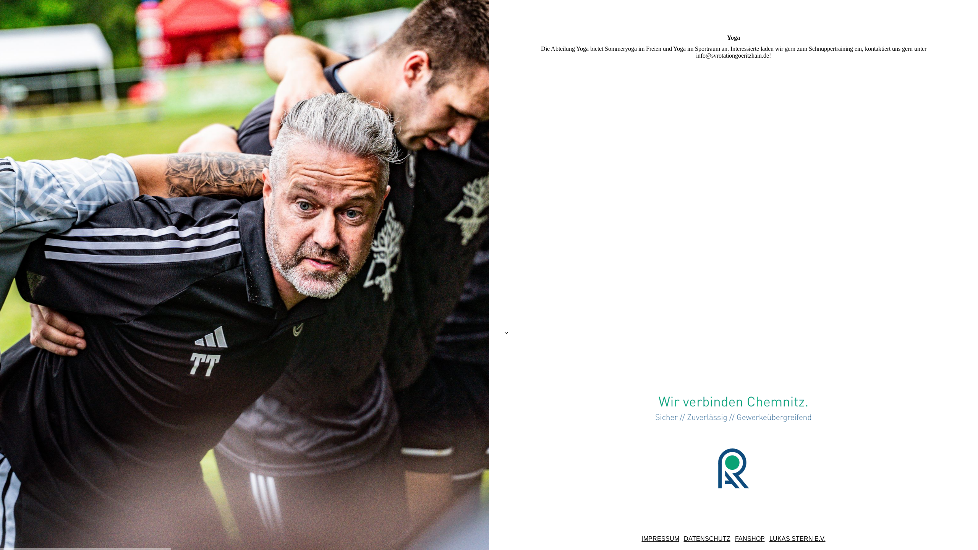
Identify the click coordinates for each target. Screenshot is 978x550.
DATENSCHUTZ (707, 538)
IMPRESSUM (660, 538)
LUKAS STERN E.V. (797, 538)
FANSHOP (750, 538)
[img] (244, 275)
